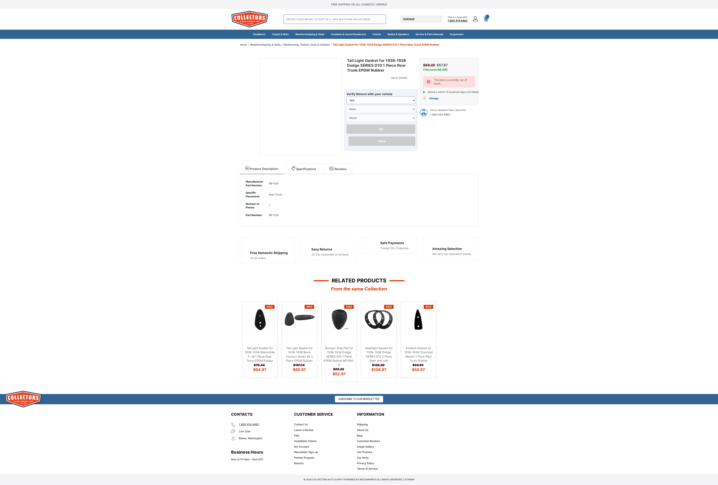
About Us (363, 430)
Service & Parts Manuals (429, 34)
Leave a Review (304, 430)
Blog (359, 435)
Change (433, 98)
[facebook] (423, 123)
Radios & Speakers (398, 34)
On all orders (258, 258)
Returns (299, 463)
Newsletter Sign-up (306, 452)
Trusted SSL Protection (394, 248)
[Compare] (270, 328)
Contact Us (301, 424)
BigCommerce (368, 479)
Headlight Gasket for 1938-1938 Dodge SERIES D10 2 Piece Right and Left (379, 354)
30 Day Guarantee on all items (330, 254)
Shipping (362, 424)
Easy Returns (322, 249)
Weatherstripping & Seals (309, 34)
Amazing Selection (447, 249)
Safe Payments (392, 243)
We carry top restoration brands (451, 253)
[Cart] (485, 19)
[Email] (430, 123)
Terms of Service (367, 468)
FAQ (296, 435)
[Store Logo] (23, 399)
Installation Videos (305, 441)
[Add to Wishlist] (270, 319)
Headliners (259, 34)
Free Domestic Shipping (269, 253)
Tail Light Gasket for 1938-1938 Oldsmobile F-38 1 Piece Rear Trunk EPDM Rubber (260, 354)
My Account (301, 446)
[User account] (475, 19)
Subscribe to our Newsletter (359, 399)
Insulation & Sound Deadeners (348, 34)
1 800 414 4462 (440, 114)
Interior (376, 34)
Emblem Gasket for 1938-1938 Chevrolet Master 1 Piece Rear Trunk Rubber (418, 354)
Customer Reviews (368, 441)
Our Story (363, 457)
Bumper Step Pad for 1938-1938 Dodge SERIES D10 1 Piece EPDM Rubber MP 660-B (339, 356)
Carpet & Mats (280, 34)
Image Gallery (365, 446)
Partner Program (304, 457)
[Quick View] (270, 309)
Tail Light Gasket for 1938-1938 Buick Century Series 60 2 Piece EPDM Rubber (299, 354)
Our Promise (364, 452)
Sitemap (410, 479)
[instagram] (435, 414)
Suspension (457, 34)
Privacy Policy (365, 463)
